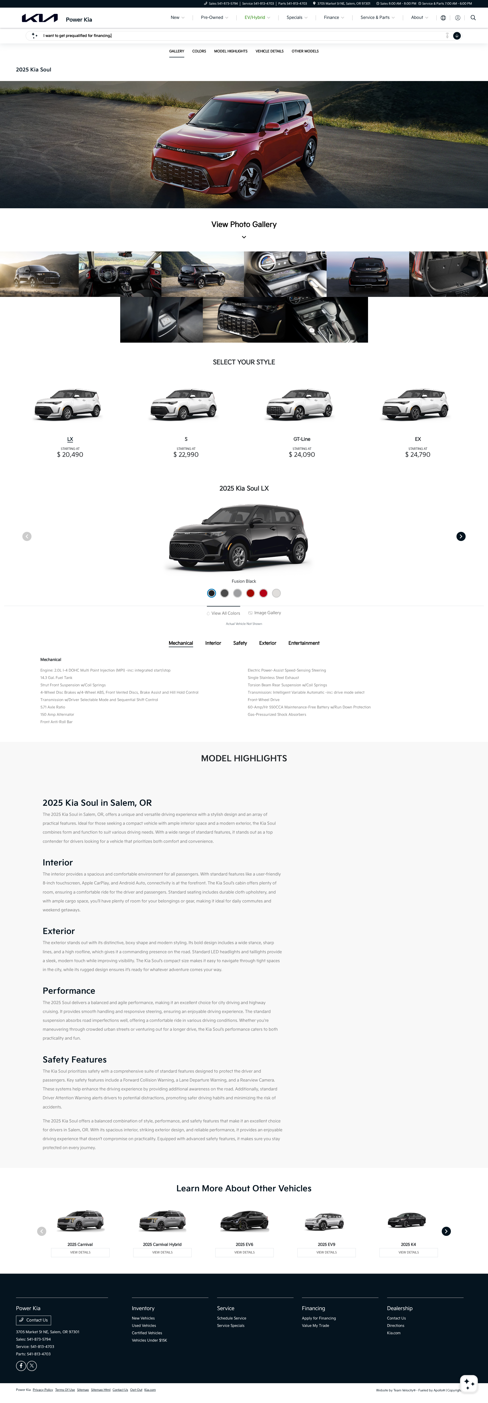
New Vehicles (143, 1318)
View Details (80, 1252)
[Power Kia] (59, 17)
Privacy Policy (43, 1390)
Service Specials (231, 1326)
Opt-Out (136, 1390)
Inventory (143, 1308)
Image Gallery (267, 613)
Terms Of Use (65, 1390)
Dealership (400, 1308)
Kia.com (394, 1333)
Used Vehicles (144, 1326)
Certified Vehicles (147, 1333)
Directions (395, 1326)
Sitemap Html (101, 1390)
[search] (473, 18)
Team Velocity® (404, 1390)
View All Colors (225, 613)
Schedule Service (231, 1318)
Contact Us (36, 1320)
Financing (313, 1308)
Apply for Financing (319, 1318)
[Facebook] (21, 1366)
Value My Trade (315, 1326)
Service (225, 1308)
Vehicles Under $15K (149, 1340)
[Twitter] (32, 1366)
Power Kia (23, 1390)
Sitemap (83, 1390)
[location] (314, 4)
